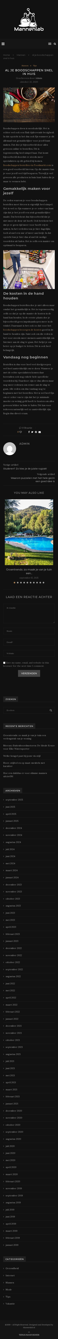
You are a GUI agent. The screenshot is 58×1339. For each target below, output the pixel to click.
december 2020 (14, 1110)
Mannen (21, 55)
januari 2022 (12, 1018)
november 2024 (14, 835)
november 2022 (14, 955)
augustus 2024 (13, 842)
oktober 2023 (13, 898)
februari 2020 (13, 1181)
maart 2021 (11, 1089)
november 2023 (14, 891)
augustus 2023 (13, 905)
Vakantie (10, 1303)
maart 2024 (12, 870)
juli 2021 (10, 1061)
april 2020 (11, 1167)
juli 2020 (10, 1146)
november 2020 (14, 1117)
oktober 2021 (13, 1040)
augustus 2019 (13, 1202)
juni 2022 (10, 983)
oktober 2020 (13, 1124)
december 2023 (14, 884)
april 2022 (11, 997)
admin (38, 78)
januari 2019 (12, 1245)
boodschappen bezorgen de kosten (22, 329)
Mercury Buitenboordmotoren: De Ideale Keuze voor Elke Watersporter (29, 747)
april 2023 (11, 926)
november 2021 (14, 1032)
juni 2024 (10, 856)
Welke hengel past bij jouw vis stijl (21, 755)
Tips (35, 66)
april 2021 (11, 1082)
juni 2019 (10, 1216)
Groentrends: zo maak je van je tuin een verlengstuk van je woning (24, 737)
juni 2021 (10, 1068)
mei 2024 (10, 863)
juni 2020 (10, 1153)
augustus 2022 (13, 976)
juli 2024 (10, 849)
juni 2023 (10, 912)
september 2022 (14, 969)
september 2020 (14, 1131)
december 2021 (14, 1025)
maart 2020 (12, 1174)
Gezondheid (12, 1268)
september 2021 (14, 1047)
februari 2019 (13, 1237)
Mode (9, 1289)
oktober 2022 (13, 962)
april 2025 (11, 813)
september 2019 (14, 1195)
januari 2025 (12, 820)
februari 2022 (13, 1011)
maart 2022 (11, 1004)
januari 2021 (12, 1103)
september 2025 (14, 799)
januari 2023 (12, 941)
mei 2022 (10, 990)
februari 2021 (13, 1096)
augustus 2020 (13, 1139)
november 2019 (14, 1188)
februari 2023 (13, 934)
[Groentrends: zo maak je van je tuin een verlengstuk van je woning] (29, 532)
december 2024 (14, 828)
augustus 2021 (13, 1054)
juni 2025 (10, 806)
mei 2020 (10, 1160)
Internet (10, 1275)
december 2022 (14, 948)
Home (6, 55)
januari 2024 (12, 877)
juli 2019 (10, 1209)
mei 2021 (10, 1075)
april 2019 (11, 1223)
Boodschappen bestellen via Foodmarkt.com (27, 165)
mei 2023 (10, 919)
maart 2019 (11, 1230)
